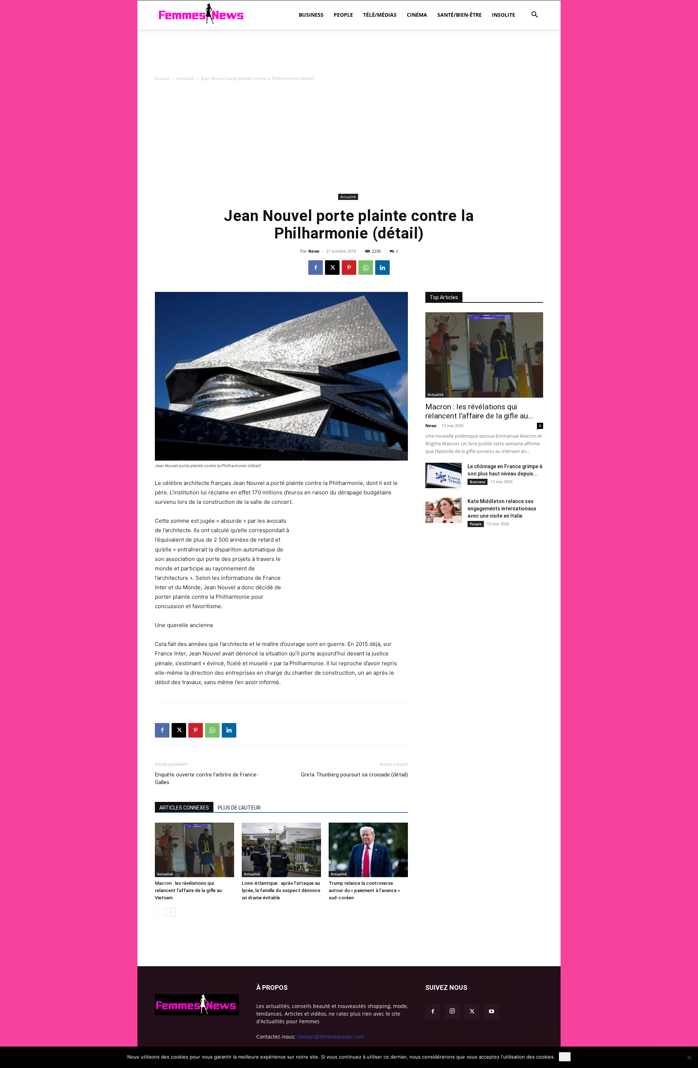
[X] (332, 267)
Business (311, 14)
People (343, 14)
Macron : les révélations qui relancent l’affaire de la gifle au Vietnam (188, 890)
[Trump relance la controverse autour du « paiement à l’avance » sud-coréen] (368, 850)
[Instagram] (452, 1011)
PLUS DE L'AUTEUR (239, 808)
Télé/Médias (380, 14)
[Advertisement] (349, 54)
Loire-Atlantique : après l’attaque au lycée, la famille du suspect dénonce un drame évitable (281, 890)
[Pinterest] (349, 267)
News (313, 251)
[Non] (689, 1057)
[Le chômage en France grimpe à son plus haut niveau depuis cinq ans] (443, 475)
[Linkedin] (382, 267)
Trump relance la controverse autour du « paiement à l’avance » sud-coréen (364, 890)
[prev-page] (159, 912)
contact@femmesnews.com (330, 1036)
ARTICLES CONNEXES (184, 808)
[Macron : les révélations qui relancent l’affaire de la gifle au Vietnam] (194, 850)
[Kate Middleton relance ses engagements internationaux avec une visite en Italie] (443, 510)
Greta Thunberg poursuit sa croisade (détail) (354, 774)
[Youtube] (491, 1011)
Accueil (162, 78)
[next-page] (171, 912)
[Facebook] (315, 267)
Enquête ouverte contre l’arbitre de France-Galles (206, 778)
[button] (534, 15)
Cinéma (417, 14)
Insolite (503, 14)
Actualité (185, 78)
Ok (565, 1057)
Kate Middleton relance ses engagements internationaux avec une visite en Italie (502, 508)
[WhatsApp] (365, 267)
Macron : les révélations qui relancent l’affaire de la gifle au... (479, 411)
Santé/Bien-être (459, 14)
